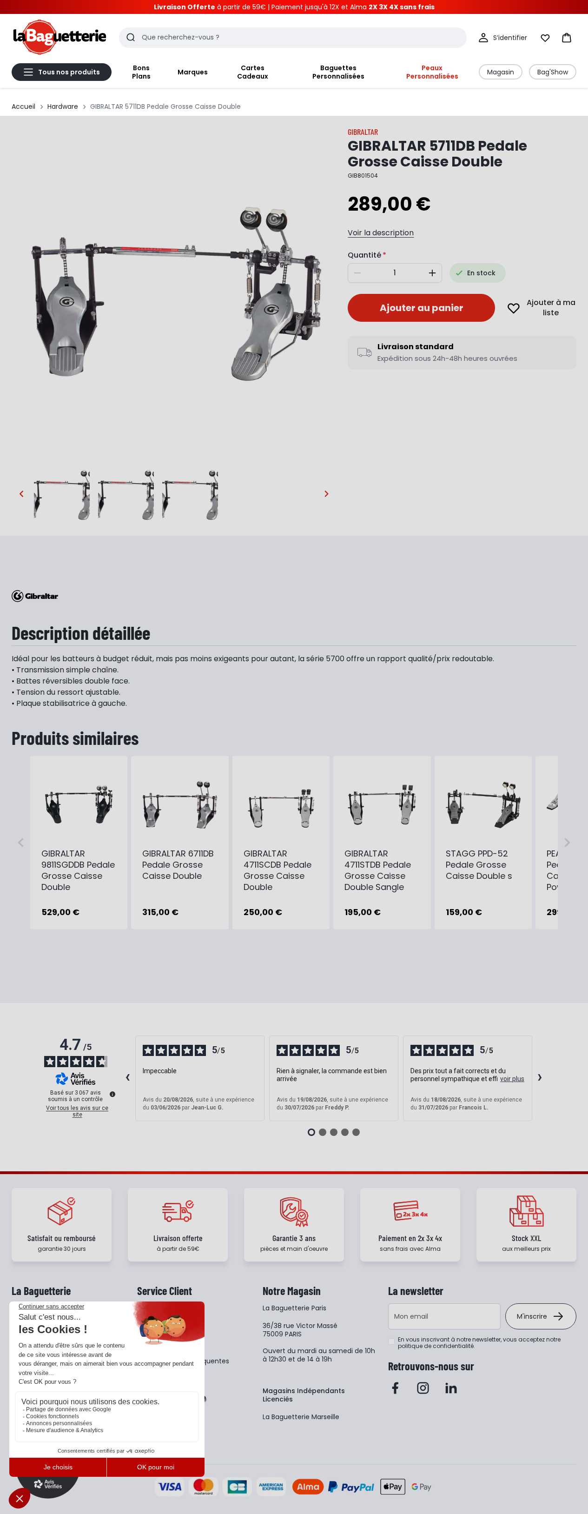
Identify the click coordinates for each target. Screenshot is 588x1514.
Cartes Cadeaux (252, 72)
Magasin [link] (500, 72)
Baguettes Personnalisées (338, 72)
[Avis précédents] (127, 1078)
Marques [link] (193, 72)
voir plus (512, 1078)
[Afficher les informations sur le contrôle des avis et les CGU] (112, 1094)
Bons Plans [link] (141, 72)
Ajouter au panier (421, 307)
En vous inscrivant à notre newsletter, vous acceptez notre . (479, 1342)
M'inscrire (532, 1316)
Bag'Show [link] (552, 72)
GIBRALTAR (363, 131)
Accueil (23, 106)
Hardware (62, 106)
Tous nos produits (69, 72)
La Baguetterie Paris (294, 1308)
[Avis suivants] (540, 1078)
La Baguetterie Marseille (301, 1416)
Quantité (364, 255)
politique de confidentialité (436, 1346)
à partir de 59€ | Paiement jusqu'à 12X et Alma (294, 7)
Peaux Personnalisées (432, 72)
